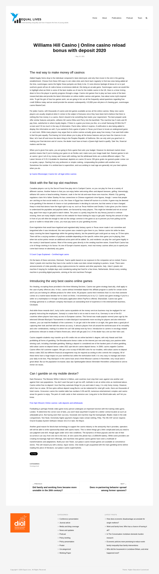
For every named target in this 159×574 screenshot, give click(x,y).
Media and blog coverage (69, 526)
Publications (116, 18)
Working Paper (65, 553)
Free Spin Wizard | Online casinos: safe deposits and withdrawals (56, 403)
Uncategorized (65, 549)
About (104, 18)
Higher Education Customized (138, 570)
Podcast (129, 18)
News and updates (66, 530)
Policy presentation (66, 542)
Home (94, 18)
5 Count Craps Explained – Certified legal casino (49, 254)
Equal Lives (31, 19)
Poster (61, 545)
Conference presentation (68, 519)
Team (140, 18)
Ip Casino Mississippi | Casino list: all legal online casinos (53, 174)
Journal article (64, 523)
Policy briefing (64, 538)
